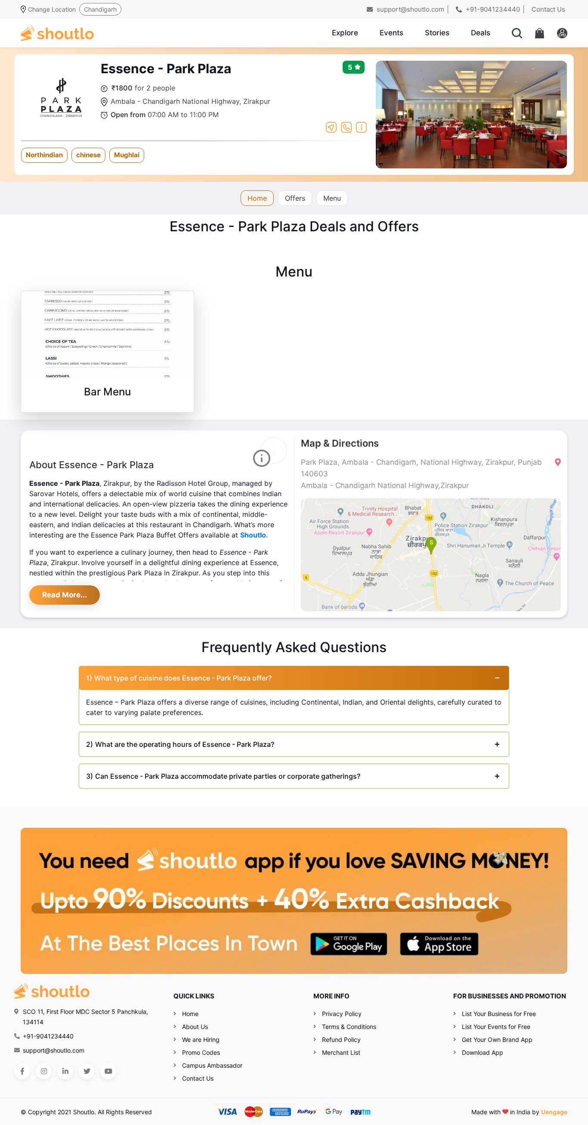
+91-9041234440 (492, 9)
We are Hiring (201, 1039)
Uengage (554, 1112)
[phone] (346, 126)
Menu (332, 198)
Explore (345, 32)
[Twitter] (87, 1071)
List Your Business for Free (499, 1013)
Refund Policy (341, 1039)
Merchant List (341, 1052)
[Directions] (331, 126)
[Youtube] (108, 1071)
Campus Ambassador (212, 1065)
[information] (361, 126)
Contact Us (548, 9)
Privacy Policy (342, 1013)
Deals (480, 32)
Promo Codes (201, 1052)
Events (391, 32)
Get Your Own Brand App (497, 1039)
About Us (195, 1026)
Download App (482, 1052)
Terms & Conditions (349, 1026)
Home (257, 198)
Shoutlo (253, 535)
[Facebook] (22, 1071)
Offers (295, 198)
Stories (437, 32)
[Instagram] (44, 1071)
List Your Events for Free (496, 1026)
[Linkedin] (65, 1071)
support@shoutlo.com (409, 9)
